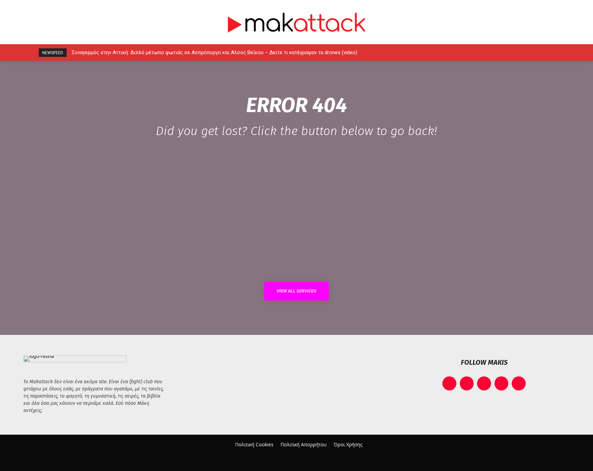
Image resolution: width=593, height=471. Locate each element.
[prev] (458, 52)
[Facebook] (485, 53)
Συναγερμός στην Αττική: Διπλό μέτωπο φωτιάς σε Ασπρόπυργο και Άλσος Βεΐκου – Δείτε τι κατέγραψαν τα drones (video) (214, 52)
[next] (469, 52)
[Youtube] (547, 53)
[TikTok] (516, 53)
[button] (561, 52)
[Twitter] (532, 53)
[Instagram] (501, 53)
